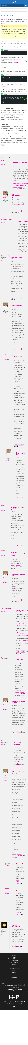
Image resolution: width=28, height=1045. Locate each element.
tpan (2, 255)
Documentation (14, 960)
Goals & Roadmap (14, 962)
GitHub (14, 974)
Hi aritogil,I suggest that (18, 574)
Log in (2, 151)
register (7, 151)
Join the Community (8, 985)
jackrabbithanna (6, 657)
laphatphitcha (5, 741)
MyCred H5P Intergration (16, 925)
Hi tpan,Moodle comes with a (17, 306)
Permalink (3, 164)
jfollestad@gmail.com (7, 219)
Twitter (14, 972)
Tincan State (19, 659)
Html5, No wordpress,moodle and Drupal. (18, 554)
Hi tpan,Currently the (20, 453)
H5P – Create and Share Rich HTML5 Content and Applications (14, 2)
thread (16, 583)
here (22, 288)
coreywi (3, 505)
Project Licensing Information (14, 989)
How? (17, 891)
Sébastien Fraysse (6, 608)
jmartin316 (8, 861)
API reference (15, 62)
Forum (14, 964)
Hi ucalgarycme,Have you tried (18, 196)
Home (14, 957)
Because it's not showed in (19, 743)
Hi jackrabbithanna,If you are (18, 701)
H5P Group (22, 1001)
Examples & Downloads (14, 959)
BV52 (4, 198)
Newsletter (14, 977)
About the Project (14, 991)
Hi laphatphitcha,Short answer (19, 772)
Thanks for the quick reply (18, 357)
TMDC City (4, 929)
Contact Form (14, 976)
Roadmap (16, 588)
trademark (15, 1001)
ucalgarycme (4, 160)
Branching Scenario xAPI (16, 258)
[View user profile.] (5, 196)
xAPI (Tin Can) (4, 19)
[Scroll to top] (14, 1007)
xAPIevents (10, 47)
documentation (20, 204)
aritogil (3, 550)
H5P (14, 996)
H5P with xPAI (20, 863)
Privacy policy (9, 1003)
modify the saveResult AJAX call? (17, 508)
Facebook (14, 970)
